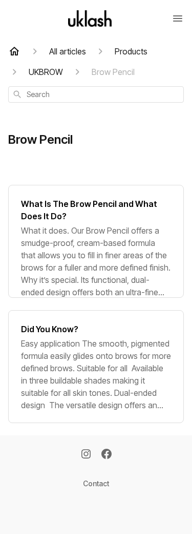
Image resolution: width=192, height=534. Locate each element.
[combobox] (96, 94)
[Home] (14, 51)
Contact (96, 483)
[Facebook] (106, 455)
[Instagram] (86, 455)
